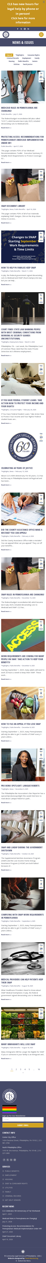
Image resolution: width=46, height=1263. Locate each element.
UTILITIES (9, 1187)
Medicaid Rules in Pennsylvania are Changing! (19, 109)
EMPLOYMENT (11, 1175)
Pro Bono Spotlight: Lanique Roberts (20, 785)
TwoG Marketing (31, 1258)
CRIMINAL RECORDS (13, 1196)
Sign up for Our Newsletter (13, 1116)
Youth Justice (27, 64)
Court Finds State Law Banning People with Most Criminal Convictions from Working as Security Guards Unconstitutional (21, 334)
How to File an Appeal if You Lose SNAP (21, 724)
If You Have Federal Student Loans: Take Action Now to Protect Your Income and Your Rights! (22, 403)
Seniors (34, 61)
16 (39, 1069)
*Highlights (20, 55)
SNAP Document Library (13, 205)
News (12, 209)
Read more (5, 128)
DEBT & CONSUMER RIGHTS (16, 1183)
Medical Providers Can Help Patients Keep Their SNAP (22, 981)
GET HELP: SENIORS (13, 1200)
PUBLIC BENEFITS (12, 1171)
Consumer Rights (33, 55)
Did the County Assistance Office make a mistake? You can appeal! (21, 531)
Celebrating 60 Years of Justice (17, 468)
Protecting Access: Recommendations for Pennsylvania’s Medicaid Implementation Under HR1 (22, 139)
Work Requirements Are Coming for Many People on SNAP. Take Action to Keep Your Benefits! (22, 659)
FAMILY (8, 1192)
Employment (26, 58)
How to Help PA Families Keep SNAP (18, 267)
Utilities (16, 64)
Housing (12, 61)
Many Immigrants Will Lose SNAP (18, 1044)
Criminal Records (13, 58)
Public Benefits (23, 61)
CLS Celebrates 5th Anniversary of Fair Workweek (21, 1211)
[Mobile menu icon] (41, 34)
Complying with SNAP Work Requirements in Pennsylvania (22, 916)
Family (37, 58)
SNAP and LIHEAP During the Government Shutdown (22, 849)
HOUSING (9, 1179)
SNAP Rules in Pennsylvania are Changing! (22, 594)
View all (9, 55)
